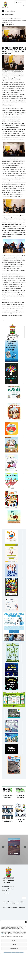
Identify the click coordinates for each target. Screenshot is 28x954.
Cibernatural (22, 907)
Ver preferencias (14, 948)
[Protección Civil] (14, 756)
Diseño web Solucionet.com (10, 907)
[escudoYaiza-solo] (5, 2)
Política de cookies (7, 952)
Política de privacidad (16, 952)
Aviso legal (22, 952)
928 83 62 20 (7, 893)
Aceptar (14, 940)
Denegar (14, 944)
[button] (26, 922)
